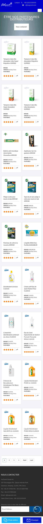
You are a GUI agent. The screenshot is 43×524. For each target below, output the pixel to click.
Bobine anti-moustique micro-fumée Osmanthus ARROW (10, 153)
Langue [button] (17, 2)
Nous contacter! (21, 27)
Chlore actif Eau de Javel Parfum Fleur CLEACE (30, 289)
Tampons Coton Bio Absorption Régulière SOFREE (31, 61)
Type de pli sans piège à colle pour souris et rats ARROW (32, 199)
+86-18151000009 (30, 2)
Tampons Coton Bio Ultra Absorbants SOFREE (30, 107)
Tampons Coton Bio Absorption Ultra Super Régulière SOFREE (10, 61)
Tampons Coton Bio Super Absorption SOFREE (9, 107)
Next (24, 460)
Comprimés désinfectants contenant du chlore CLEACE (11, 335)
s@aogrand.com (30, 5)
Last (31, 460)
